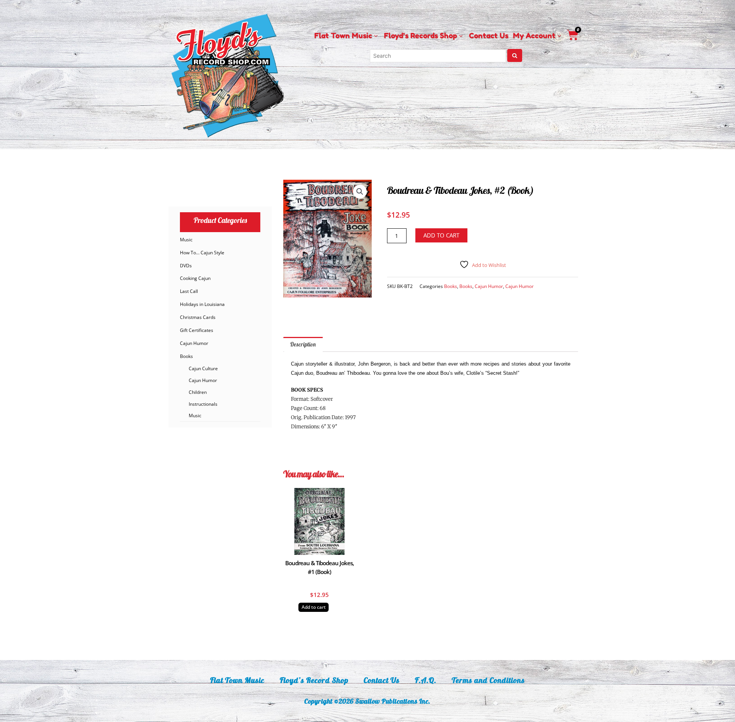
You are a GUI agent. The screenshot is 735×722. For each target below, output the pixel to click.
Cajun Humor (194, 343)
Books (186, 356)
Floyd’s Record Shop (314, 680)
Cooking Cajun (195, 278)
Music (186, 239)
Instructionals (203, 404)
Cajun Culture (203, 368)
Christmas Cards (198, 317)
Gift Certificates (196, 330)
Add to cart (441, 235)
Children (198, 392)
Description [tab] (303, 344)
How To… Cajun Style (202, 252)
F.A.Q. (425, 680)
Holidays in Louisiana (202, 304)
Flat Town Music (237, 680)
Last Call (189, 291)
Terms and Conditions (488, 680)
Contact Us (382, 680)
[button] (360, 191)
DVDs (186, 265)
